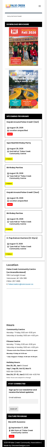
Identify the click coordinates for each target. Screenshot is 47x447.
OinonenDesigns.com (21, 445)
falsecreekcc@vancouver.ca (20, 284)
